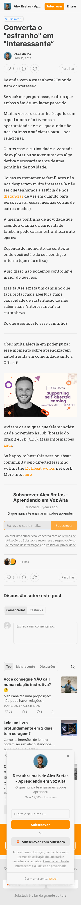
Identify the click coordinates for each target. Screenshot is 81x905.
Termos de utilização (31, 857)
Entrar (71, 6)
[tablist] (24, 610)
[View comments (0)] (23, 68)
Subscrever (54, 6)
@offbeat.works (40, 468)
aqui (8, 445)
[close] (68, 756)
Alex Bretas (22, 53)
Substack (21, 895)
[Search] (72, 666)
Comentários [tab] (15, 610)
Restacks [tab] (36, 610)
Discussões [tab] (47, 667)
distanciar (13, 196)
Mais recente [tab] (25, 667)
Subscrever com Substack (43, 842)
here (27, 474)
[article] (40, 695)
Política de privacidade (51, 866)
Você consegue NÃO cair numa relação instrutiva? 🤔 (27, 684)
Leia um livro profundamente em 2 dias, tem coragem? (28, 728)
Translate (13, 19)
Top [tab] (8, 667)
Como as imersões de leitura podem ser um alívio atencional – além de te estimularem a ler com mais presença (30, 741)
